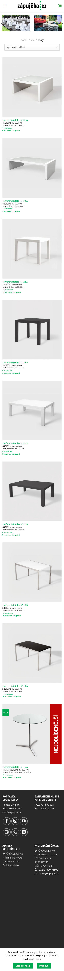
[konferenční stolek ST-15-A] (32, 734)
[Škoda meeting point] (48, 23)
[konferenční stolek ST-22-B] (32, 491)
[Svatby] (16, 23)
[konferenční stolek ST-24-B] (32, 329)
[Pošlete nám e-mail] (7, 832)
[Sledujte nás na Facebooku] (7, 821)
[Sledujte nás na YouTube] (24, 821)
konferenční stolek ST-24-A (15, 282)
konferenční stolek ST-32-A (15, 201)
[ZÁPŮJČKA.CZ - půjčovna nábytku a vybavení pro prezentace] (32, 5)
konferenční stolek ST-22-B (15, 524)
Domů (24, 40)
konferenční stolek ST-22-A (15, 443)
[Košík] (60, 5)
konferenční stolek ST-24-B (15, 362)
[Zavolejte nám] (15, 832)
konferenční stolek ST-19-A (15, 686)
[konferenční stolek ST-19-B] (32, 572)
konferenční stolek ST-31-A (15, 120)
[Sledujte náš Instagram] (15, 821)
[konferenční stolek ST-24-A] (32, 248)
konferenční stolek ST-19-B (15, 605)
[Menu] (4, 6)
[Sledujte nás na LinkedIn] (24, 832)
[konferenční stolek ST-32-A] (32, 168)
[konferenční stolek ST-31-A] (32, 87)
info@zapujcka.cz (11, 812)
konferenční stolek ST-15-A (15, 767)
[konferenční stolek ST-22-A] (32, 410)
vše (33, 40)
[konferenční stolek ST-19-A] (32, 653)
